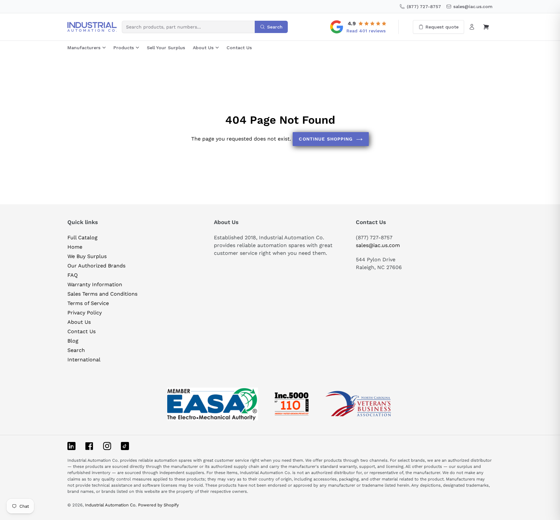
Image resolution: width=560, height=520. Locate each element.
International (83, 359)
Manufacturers (83, 47)
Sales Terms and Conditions (102, 294)
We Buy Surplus (87, 256)
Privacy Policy (84, 313)
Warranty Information (94, 284)
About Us (203, 47)
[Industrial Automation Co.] (92, 27)
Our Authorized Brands (96, 266)
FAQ (72, 275)
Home (74, 247)
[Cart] (486, 26)
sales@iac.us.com (378, 245)
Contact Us (239, 47)
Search (76, 350)
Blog (72, 341)
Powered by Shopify (158, 505)
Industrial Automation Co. (110, 505)
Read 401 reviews (366, 30)
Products (123, 47)
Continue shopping (326, 138)
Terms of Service (88, 303)
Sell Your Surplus (166, 47)
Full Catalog (82, 237)
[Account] (471, 26)
